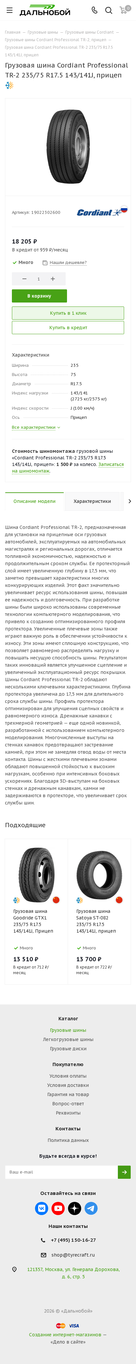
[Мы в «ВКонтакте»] (41, 1208)
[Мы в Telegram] (91, 1208)
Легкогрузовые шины (68, 1039)
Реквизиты (68, 1113)
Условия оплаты (68, 1076)
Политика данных (68, 1140)
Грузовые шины (68, 1030)
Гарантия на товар (68, 1094)
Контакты (68, 1128)
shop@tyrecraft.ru (73, 1255)
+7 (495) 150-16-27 (73, 1240)
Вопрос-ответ (68, 1104)
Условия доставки (68, 1085)
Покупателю (68, 1064)
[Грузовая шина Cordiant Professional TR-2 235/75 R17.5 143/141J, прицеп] (68, 146)
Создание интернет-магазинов (65, 1335)
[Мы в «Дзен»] (74, 1208)
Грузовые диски (68, 1049)
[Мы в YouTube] (58, 1208)
